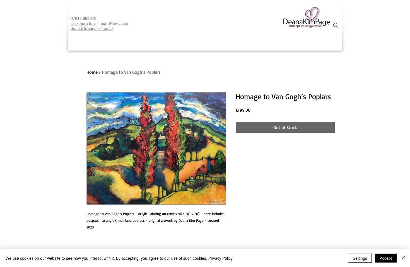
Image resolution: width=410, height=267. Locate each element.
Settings (360, 258)
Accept (386, 258)
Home (92, 72)
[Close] (403, 258)
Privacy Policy (220, 258)
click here (79, 23)
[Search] (336, 25)
